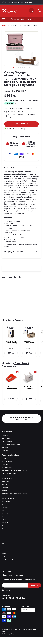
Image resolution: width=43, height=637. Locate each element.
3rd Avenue (6, 502)
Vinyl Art (5, 556)
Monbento (5, 538)
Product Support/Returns (11, 444)
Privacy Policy (7, 441)
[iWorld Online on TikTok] (20, 598)
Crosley (7, 91)
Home (4, 25)
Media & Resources (9, 473)
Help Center (6, 450)
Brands (4, 491)
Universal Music (7, 550)
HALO (4, 520)
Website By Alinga (8, 634)
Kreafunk (5, 529)
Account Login (7, 467)
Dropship (5, 464)
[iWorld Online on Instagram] (3, 598)
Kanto (4, 526)
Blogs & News (7, 461)
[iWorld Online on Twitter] (13, 598)
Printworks (5, 544)
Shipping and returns (13, 251)
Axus (3, 505)
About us (5, 435)
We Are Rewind (7, 559)
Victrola (4, 553)
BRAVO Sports (7, 562)
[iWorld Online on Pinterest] (17, 598)
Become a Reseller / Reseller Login (14, 470)
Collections (12, 25)
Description (9, 167)
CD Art (4, 511)
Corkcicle (5, 514)
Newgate (5, 541)
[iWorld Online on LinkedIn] (23, 598)
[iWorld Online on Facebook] (6, 598)
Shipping (5, 447)
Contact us (6, 438)
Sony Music (6, 547)
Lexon (4, 532)
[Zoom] (36, 63)
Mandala (5, 535)
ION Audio (5, 523)
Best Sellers (6, 485)
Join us (34, 585)
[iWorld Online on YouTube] (10, 598)
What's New (6, 482)
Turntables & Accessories (28, 25)
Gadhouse (6, 517)
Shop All (5, 488)
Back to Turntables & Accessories (23, 418)
